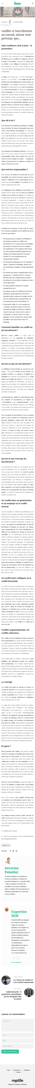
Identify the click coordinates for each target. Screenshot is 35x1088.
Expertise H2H (19, 913)
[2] (23, 379)
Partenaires (17, 1070)
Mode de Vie (6, 845)
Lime (8, 1070)
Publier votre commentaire (10, 1051)
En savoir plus (15, 962)
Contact (18, 1072)
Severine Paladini (18, 22)
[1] (8, 338)
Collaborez (27, 1070)
